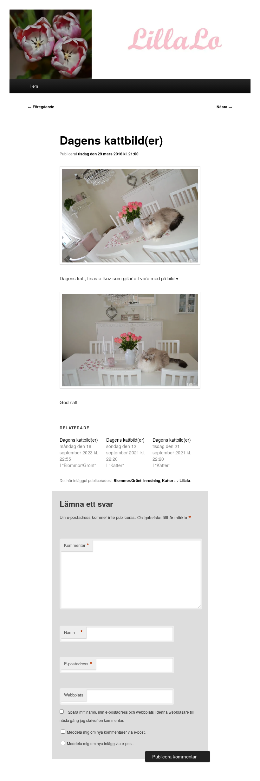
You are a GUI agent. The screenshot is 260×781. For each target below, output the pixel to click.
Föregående (41, 107)
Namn (73, 632)
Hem (33, 86)
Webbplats (73, 695)
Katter (167, 480)
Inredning (151, 480)
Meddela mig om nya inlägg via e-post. (100, 743)
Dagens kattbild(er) (79, 440)
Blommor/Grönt (127, 480)
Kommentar (76, 545)
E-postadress (78, 664)
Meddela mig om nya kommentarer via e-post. (106, 732)
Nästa (224, 107)
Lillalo (184, 480)
